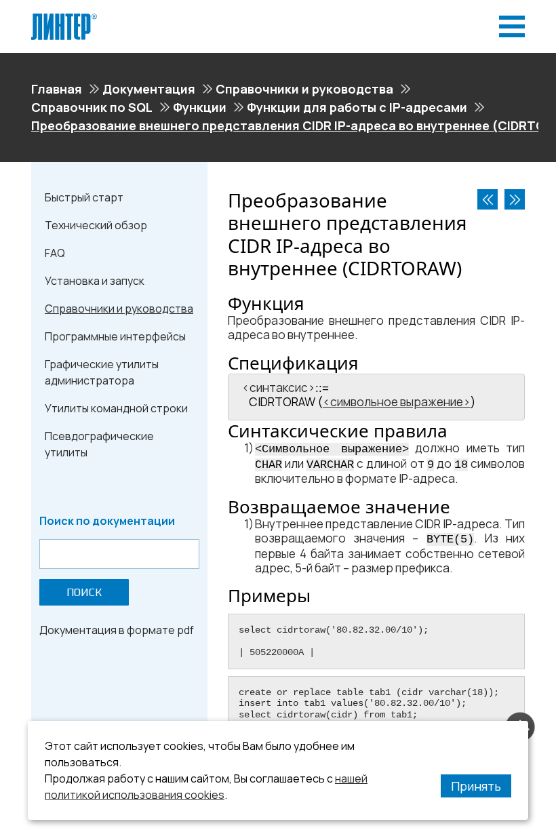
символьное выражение (396, 402)
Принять (476, 786)
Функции (199, 107)
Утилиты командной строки (116, 408)
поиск (84, 592)
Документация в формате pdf (116, 629)
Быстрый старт (84, 197)
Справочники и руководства (304, 89)
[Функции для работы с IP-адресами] (487, 199)
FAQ (55, 252)
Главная (56, 89)
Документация (148, 89)
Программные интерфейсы (115, 336)
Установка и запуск (94, 280)
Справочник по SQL (92, 107)
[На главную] (64, 19)
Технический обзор (96, 225)
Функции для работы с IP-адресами (357, 107)
